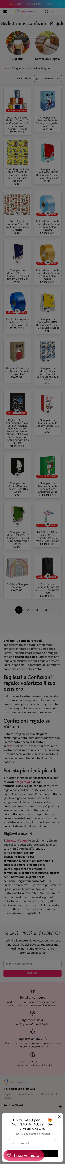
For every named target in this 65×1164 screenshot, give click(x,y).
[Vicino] (59, 1116)
